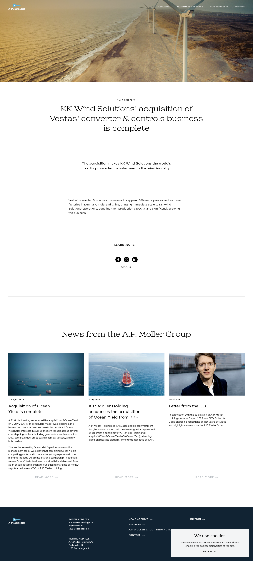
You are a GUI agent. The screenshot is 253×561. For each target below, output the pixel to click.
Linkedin (195, 519)
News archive (138, 519)
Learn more (125, 245)
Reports (135, 524)
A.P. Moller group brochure (150, 530)
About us (164, 7)
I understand (210, 551)
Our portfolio (219, 7)
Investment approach (190, 7)
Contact (240, 7)
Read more (45, 477)
